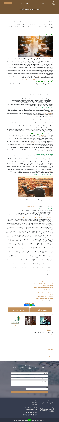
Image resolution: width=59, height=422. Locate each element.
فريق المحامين (37, 3)
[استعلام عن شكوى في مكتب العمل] (15, 320)
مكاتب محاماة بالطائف (49, 18)
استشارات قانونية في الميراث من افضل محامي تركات (44, 298)
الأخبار (20, 3)
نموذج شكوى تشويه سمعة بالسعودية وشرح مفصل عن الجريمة (43, 287)
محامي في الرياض (41, 76)
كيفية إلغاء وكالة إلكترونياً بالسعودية (45, 325)
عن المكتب (24, 3)
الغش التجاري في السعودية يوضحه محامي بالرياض (45, 296)
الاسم (52, 345)
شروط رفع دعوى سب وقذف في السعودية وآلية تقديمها (44, 281)
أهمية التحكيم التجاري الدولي (48, 289)
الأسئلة (32, 3)
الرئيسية (42, 3)
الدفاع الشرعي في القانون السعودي (47, 294)
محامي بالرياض (50, 171)
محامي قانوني (44, 300)
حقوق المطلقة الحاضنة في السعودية (30, 326)
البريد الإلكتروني (50, 349)
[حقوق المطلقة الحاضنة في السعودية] (30, 320)
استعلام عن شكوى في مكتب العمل (15, 326)
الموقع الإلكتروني (50, 352)
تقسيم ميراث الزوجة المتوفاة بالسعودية (47, 285)
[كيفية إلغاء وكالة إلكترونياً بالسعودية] (45, 320)
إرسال (29, 391)
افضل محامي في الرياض (48, 113)
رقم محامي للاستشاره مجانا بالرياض (32, 206)
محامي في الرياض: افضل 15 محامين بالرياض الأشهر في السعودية (28, 79)
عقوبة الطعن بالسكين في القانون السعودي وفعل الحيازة (44, 292)
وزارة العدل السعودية (34, 142)
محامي (48, 300)
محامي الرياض (49, 139)
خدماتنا (28, 3)
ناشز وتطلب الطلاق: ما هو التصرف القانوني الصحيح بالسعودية (43, 283)
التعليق (51, 334)
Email (47, 387)
